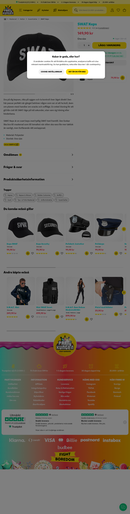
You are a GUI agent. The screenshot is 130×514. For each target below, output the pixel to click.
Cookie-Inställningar (51, 72)
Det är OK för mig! (77, 72)
